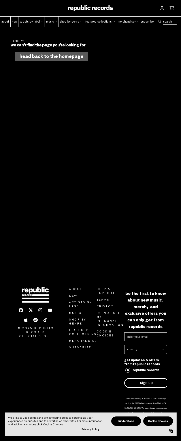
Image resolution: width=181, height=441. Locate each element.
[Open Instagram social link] (40, 310)
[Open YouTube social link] (50, 310)
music (75, 313)
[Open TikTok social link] (45, 320)
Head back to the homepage (51, 56)
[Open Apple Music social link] (26, 320)
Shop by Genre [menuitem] (69, 21)
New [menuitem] (14, 21)
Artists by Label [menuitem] (30, 21)
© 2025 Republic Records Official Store (35, 332)
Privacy (105, 306)
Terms (103, 300)
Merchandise (83, 341)
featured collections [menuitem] (98, 21)
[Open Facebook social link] (21, 310)
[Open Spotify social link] (35, 320)
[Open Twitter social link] (31, 310)
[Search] (159, 22)
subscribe (80, 347)
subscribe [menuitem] (147, 21)
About (75, 289)
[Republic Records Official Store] (90, 8)
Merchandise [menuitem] (126, 21)
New (73, 296)
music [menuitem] (50, 21)
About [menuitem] (5, 21)
